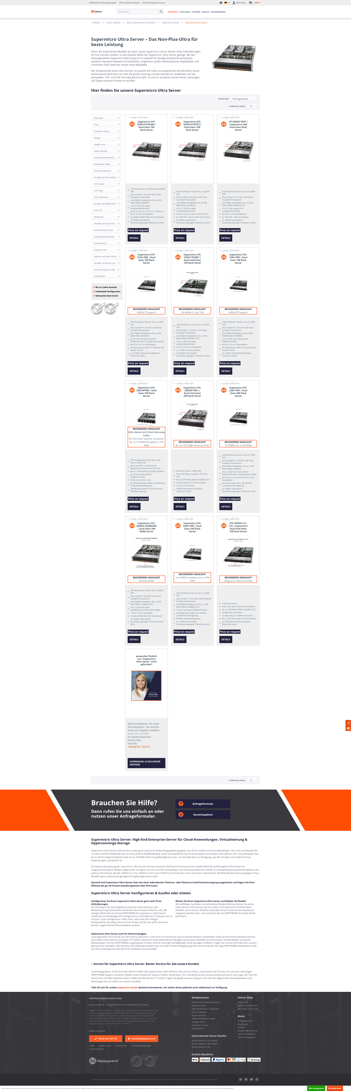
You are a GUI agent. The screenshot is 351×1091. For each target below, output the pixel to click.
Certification (99, 276)
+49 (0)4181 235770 (139, 746)
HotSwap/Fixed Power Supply (107, 157)
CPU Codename (101, 197)
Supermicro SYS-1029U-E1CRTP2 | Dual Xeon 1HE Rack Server (192, 125)
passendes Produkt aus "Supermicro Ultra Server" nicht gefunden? (146, 660)
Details (134, 237)
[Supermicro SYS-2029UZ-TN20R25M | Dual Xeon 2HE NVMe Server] (146, 553)
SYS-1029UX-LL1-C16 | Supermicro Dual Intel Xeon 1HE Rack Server (238, 527)
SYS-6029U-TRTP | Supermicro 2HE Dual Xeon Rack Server (238, 125)
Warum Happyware (246, 1037)
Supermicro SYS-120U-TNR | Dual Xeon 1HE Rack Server (238, 258)
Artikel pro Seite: (237, 106)
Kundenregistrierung (247, 1030)
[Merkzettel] (221, 2)
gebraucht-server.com (248, 1009)
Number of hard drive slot (106, 223)
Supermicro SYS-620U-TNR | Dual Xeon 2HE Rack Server (192, 527)
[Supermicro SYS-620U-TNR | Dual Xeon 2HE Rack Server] (192, 553)
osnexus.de (243, 1002)
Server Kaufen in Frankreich (204, 1040)
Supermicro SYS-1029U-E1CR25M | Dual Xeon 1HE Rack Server (146, 125)
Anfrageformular (203, 803)
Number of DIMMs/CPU (105, 203)
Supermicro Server (128, 987)
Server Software (199, 1012)
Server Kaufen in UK (201, 1047)
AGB (92, 1045)
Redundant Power (102, 164)
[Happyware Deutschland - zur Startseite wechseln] (99, 11)
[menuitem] (141, 11)
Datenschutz (105, 1045)
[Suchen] (161, 11)
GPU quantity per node (104, 269)
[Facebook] (257, 1079)
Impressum (121, 1045)
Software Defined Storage (203, 1018)
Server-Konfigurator (247, 1034)
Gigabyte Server (199, 1005)
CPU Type (98, 190)
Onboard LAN (100, 250)
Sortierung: (223, 98)
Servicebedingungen (141, 1045)
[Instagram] (240, 1079)
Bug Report (243, 1024)
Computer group (101, 131)
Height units (99, 144)
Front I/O (98, 210)
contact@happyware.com (143, 1038)
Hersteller (98, 118)
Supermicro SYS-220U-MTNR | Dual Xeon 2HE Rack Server (146, 391)
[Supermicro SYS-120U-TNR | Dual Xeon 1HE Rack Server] (238, 284)
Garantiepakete (203, 814)
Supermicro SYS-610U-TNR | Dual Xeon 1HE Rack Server (146, 258)
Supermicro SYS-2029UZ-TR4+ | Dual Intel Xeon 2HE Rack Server (192, 391)
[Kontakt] (348, 722)
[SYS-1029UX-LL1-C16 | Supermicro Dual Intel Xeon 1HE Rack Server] (238, 553)
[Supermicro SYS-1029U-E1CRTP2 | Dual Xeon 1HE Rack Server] (192, 151)
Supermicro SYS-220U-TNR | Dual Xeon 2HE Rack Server (238, 391)
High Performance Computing (205, 1009)
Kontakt (241, 1027)
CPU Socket (99, 184)
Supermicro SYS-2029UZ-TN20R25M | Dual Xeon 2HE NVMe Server (146, 527)
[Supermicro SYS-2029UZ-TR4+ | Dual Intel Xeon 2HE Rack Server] (192, 417)
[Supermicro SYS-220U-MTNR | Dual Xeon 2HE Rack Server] (146, 417)
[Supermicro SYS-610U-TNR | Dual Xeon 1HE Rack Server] (146, 284)
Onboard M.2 (100, 243)
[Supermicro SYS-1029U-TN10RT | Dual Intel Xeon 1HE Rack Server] (192, 284)
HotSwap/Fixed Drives (104, 236)
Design (97, 137)
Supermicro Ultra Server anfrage (145, 763)
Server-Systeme (199, 1015)
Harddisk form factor (103, 230)
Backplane (99, 217)
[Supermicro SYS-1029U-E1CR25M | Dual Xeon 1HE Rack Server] (146, 151)
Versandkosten (97, 1049)
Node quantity (100, 151)
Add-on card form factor (105, 256)
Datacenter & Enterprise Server (206, 1002)
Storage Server (198, 1022)
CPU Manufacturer (102, 170)
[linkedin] (246, 1079)
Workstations (198, 1028)
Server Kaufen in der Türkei (204, 1043)
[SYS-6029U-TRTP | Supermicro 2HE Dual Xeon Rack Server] (238, 151)
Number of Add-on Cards (105, 263)
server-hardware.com (247, 1005)
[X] (251, 1079)
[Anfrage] (348, 728)
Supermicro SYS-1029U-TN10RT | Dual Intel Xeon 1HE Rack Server (192, 258)
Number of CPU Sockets (105, 177)
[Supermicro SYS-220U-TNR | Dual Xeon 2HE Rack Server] (238, 417)
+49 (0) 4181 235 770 (107, 1038)
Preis (96, 124)
